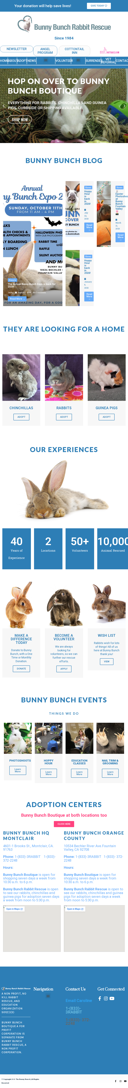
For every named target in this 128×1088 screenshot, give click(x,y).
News (88, 187)
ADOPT (22, 61)
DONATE (21, 668)
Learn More (18, 770)
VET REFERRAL (108, 60)
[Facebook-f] (100, 998)
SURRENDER (94, 61)
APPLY (63, 668)
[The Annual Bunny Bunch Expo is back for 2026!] (32, 243)
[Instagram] (106, 998)
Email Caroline (79, 1000)
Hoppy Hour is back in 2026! (88, 197)
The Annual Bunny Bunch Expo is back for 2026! (32, 285)
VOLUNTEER (64, 61)
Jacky (10, 292)
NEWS (31, 61)
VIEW (106, 661)
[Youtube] (112, 998)
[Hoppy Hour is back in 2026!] (73, 209)
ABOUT (13, 61)
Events (12, 280)
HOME (4, 61)
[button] (99, 6)
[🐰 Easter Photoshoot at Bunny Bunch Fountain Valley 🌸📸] (104, 214)
